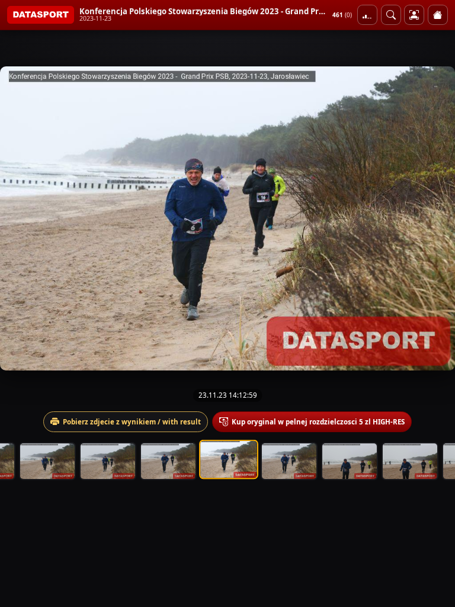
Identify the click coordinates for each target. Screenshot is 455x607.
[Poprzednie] (19, 218)
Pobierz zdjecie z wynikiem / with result (132, 421)
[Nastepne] (435, 218)
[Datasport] (40, 15)
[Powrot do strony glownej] (438, 15)
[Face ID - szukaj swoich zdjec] (391, 15)
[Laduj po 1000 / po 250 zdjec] (367, 15)
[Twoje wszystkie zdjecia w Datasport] (414, 15)
